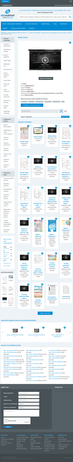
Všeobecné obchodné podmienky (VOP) (22, 446)
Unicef (32, 441)
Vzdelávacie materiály (7, 439)
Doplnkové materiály (7, 112)
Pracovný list (66, 296)
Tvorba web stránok (6, 458)
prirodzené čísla (39, 101)
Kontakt (32, 28)
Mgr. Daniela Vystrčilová (11, 356)
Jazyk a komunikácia (7, 125)
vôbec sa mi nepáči (6, 259)
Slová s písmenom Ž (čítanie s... (36, 335)
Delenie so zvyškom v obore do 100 (24, 230)
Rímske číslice (26, 111)
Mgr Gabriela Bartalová (55, 365)
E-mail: (5, 396)
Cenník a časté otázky (18, 28)
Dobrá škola (45, 24)
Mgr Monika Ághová (55, 358)
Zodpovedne (62, 446)
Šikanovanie (47, 441)
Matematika (37, 32)
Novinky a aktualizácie (7, 45)
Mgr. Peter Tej (53, 356)
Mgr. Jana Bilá (8, 367)
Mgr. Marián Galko (9, 361)
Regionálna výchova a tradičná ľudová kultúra (7, 213)
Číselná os (38, 167)
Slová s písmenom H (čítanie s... (15, 335)
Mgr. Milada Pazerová (32, 350)
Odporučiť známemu (46, 78)
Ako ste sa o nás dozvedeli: (11, 404)
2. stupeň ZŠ (24, 101)
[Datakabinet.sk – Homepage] (8, 13)
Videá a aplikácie (6, 56)
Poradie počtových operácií (52, 264)
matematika (31, 101)
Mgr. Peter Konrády (32, 380)
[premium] (61, 111)
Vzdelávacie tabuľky (7, 50)
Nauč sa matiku (62, 445)
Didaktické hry (7, 65)
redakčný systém (16, 458)
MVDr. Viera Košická (54, 377)
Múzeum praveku (35, 448)
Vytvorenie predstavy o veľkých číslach (52, 199)
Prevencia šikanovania (61, 438)
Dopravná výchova (6, 230)
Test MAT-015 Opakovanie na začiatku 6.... (66, 174)
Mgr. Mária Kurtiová (54, 369)
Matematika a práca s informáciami (8, 132)
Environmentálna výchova (9, 179)
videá (63, 101)
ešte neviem (6, 252)
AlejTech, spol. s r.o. (29, 458)
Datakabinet (4, 32)
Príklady (60, 448)
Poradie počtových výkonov (66, 265)
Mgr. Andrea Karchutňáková (34, 377)
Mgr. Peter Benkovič (9, 375)
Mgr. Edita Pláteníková (10, 352)
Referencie (63, 24)
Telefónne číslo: (8, 400)
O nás (55, 24)
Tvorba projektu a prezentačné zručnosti (7, 223)
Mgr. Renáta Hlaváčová (33, 360)
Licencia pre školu (31, 24)
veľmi (5, 246)
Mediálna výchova (6, 184)
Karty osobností (6, 90)
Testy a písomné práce (6, 75)
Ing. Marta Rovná (9, 360)
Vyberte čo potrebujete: (10, 407)
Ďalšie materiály (45, 313)
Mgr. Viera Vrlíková (9, 373)
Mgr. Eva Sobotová (31, 367)
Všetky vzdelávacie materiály (12, 24)
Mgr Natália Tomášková (11, 363)
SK (70, 1)
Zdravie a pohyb (6, 166)
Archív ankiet (7, 265)
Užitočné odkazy (21, 439)
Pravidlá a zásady (49, 446)
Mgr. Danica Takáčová (32, 363)
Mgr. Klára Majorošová (32, 369)
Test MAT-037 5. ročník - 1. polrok (38, 205)
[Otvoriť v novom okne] (68, 458)
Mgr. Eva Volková (53, 378)
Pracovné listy (8, 69)
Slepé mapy (7, 60)
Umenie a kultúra (6, 160)
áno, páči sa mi (6, 249)
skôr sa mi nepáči (6, 255)
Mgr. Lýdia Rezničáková (33, 373)
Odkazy (4, 28)
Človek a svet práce (7, 155)
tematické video (56, 101)
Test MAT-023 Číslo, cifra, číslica (24, 205)
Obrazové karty (6, 85)
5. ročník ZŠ (31, 32)
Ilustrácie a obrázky (7, 101)
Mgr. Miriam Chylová (55, 352)
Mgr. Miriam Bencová (55, 373)
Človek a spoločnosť (7, 144)
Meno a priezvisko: (8, 393)
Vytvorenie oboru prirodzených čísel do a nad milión (54, 32)
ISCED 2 (25, 32)
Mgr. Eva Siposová (9, 350)
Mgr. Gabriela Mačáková (56, 361)
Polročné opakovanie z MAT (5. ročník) (38, 271)
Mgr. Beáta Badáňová (32, 356)
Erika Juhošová (53, 350)
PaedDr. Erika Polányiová (11, 369)
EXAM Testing (34, 446)
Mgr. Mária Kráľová (31, 354)
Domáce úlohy (6, 107)
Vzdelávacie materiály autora (32, 105)
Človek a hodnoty (6, 149)
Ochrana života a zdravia (6, 196)
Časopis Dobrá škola (23, 437)
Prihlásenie (5, 1)
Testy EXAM (7, 80)
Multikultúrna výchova (8, 190)
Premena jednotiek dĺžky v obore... (24, 296)
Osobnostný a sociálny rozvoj (8, 204)
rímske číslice (48, 101)
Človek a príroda (6, 138)
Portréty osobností (6, 96)
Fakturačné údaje (6, 443)
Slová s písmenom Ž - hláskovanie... (58, 335)
